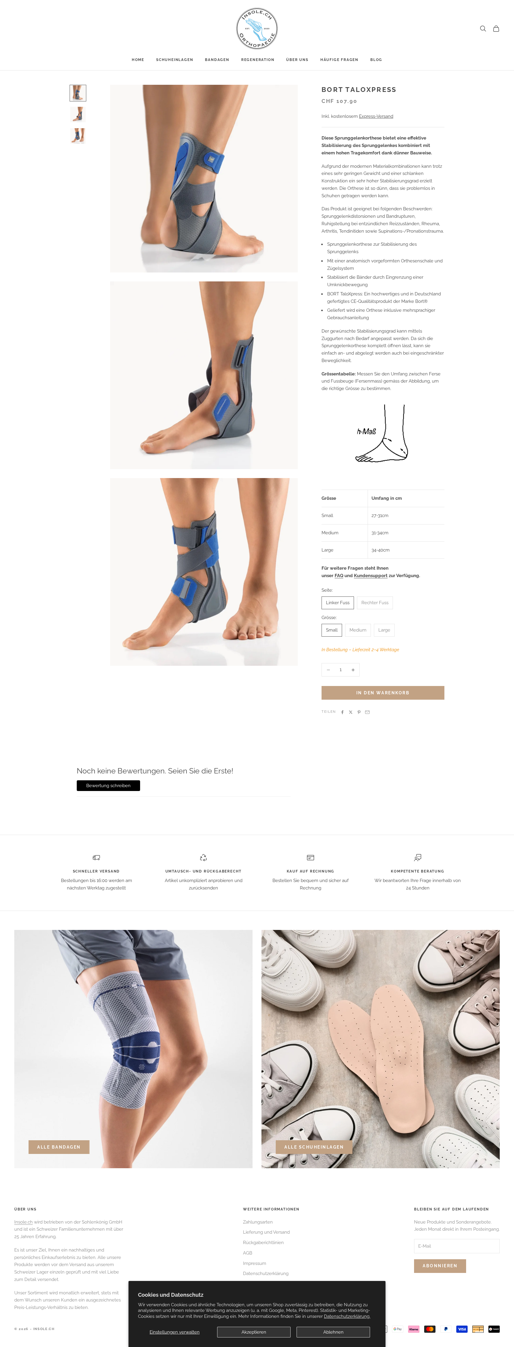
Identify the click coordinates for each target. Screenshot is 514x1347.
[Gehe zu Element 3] (78, 136)
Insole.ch (23, 1222)
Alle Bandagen (59, 1147)
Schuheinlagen (174, 60)
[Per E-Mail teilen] (367, 712)
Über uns (297, 60)
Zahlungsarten (258, 1222)
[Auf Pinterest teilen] (359, 712)
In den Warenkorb (383, 692)
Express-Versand (376, 116)
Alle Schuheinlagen (314, 1147)
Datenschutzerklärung (266, 1273)
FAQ (339, 575)
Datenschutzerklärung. (347, 1316)
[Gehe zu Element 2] (78, 114)
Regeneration (258, 60)
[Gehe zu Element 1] (78, 93)
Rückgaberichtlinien (263, 1242)
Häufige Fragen (339, 60)
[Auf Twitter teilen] (350, 712)
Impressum (254, 1263)
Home (138, 60)
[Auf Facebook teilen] (342, 712)
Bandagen (217, 60)
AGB (247, 1253)
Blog (376, 60)
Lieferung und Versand (266, 1232)
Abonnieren (440, 1265)
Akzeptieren (254, 1332)
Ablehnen (333, 1332)
